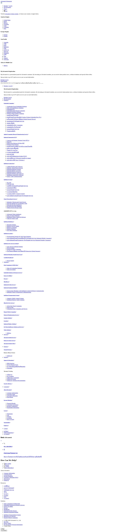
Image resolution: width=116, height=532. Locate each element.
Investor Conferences (12, 406)
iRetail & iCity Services (9, 303)
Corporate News (8, 474)
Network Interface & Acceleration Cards (17, 203)
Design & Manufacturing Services (11, 315)
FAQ (5, 497)
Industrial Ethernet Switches (14, 169)
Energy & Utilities (8, 275)
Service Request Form (12, 364)
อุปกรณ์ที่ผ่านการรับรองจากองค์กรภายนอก (19, 158)
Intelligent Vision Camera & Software (16, 217)
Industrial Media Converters (14, 170)
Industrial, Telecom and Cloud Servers (16, 202)
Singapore (6, 53)
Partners (6, 346)
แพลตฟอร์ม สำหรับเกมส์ (13, 127)
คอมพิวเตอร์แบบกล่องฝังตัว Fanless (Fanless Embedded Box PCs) (24, 117)
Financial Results (11, 403)
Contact (6, 428)
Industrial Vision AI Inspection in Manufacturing (19, 292)
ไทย (6, 11)
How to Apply (10, 419)
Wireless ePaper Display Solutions (15, 113)
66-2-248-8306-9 (9, 468)
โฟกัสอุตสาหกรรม (9, 490)
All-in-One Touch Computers (14, 306)
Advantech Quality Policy (9, 343)
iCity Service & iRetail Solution (15, 246)
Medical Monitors (11, 229)
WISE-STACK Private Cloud (14, 207)
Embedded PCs (11, 109)
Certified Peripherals (8, 257)
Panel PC (9, 142)
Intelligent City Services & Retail (11, 243)
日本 (5, 48)
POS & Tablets (10, 248)
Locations (9, 418)
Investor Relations (8, 400)
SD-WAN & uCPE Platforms (14, 206)
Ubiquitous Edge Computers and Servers (17, 309)
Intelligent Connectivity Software (15, 175)
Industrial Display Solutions (10, 324)
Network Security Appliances (14, 205)
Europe (5, 34)
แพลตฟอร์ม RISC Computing (14, 125)
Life (8, 415)
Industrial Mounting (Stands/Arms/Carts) (13, 254)
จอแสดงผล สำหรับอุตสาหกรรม (15, 121)
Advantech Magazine (12, 395)
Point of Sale (10, 307)
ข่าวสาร (6, 494)
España (5, 36)
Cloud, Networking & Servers (10, 199)
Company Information (12, 393)
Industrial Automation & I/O (10, 137)
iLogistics (6, 321)
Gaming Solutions (8, 318)
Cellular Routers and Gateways (14, 166)
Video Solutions (7, 330)
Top (3, 528)
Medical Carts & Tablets (13, 226)
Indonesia (6, 47)
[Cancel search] (42, 83)
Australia (6, 42)
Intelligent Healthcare (9, 221)
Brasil (5, 21)
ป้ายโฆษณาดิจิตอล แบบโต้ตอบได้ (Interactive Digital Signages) (23, 251)
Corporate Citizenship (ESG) (11, 477)
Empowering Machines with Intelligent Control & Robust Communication (25, 291)
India (5, 45)
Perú (5, 28)
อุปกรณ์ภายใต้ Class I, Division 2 (15, 160)
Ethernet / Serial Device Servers (15, 168)
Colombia (6, 27)
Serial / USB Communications (14, 176)
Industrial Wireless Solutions (14, 112)
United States (7, 20)
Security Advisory (8, 383)
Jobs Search (7, 479)
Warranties (9, 368)
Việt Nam (6, 59)
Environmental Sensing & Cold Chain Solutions (19, 236)
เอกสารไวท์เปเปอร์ (9, 488)
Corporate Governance (12, 404)
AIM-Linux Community (13, 377)
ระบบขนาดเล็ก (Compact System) (16, 193)
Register (6, 6)
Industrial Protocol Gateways (14, 172)
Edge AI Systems (11, 269)
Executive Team (11, 394)
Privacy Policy (7, 523)
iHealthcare (6, 281)
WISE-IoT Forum (11, 379)
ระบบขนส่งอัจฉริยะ (12, 191)
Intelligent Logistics (8, 233)
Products (6, 100)
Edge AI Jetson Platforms (13, 215)
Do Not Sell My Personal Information (13, 524)
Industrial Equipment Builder (10, 287)
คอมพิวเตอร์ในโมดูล (12, 115)
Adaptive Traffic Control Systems (15, 298)
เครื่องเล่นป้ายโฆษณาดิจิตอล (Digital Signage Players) (21, 119)
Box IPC (9, 182)
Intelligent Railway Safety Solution (15, 300)
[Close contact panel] (1, 440)
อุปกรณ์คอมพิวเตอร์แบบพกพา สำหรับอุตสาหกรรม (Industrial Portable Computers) (29, 240)
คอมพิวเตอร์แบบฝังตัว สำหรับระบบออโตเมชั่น (19, 146)
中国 (5, 44)
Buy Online (8, 463)
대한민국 (6, 50)
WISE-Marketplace (8, 432)
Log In (10, 6)
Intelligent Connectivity (9, 163)
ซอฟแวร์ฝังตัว (11, 123)
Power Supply (10, 260)
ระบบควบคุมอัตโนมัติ (13, 152)
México (6, 23)
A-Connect (6, 434)
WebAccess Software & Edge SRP (15, 143)
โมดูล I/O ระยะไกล (12, 150)
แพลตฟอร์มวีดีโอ (11, 187)
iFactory (6, 278)
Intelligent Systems (8, 179)
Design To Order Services (9, 340)
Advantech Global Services (10, 337)
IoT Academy (10, 376)
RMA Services (10, 363)
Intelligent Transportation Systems (11, 295)
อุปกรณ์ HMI (10, 154)
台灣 (5, 54)
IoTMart (6, 431)
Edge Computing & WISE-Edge (11, 265)
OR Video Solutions (12, 230)
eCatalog (6, 495)
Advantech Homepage (6, 1)
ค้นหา (5, 9)
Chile (5, 25)
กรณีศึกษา (7, 486)
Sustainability (7, 422)
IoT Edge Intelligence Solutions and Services (14, 327)
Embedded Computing (9, 103)
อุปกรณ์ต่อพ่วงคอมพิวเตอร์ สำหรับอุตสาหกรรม (20, 195)
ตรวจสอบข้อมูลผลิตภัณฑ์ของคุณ (16, 366)
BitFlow (9, 333)
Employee (6, 425)
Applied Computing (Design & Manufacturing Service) (16, 134)
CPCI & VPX (10, 184)
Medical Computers (12, 227)
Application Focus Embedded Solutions (17, 106)
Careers (5, 410)
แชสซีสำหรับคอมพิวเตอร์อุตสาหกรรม (17, 186)
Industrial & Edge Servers (9, 284)
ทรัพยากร (9, 374)
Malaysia (6, 51)
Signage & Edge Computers (14, 249)
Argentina (6, 24)
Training (9, 416)
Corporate (6, 386)
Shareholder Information (13, 407)
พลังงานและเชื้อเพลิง (12, 148)
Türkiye (6, 58)
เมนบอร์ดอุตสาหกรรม (13, 129)
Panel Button (4, 81)
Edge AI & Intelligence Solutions (15, 108)
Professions (10, 413)
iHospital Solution (11, 224)
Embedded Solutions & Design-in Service (13, 272)
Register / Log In (8, 86)
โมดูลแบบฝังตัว (11, 131)
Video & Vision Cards (12, 218)
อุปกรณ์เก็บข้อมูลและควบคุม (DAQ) (17, 156)
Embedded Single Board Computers (16, 110)
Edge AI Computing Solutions (14, 268)
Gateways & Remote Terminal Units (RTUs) (18, 140)
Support (6, 357)
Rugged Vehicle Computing (10, 311)
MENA (6, 65)
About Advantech (7, 389)
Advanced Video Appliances (14, 214)
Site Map (6, 521)
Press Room (10, 397)
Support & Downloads (9, 360)
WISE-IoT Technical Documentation (16, 380)
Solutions (6, 262)
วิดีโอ (5, 492)
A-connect (6, 498)
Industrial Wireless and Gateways (15, 173)
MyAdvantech (7, 7)
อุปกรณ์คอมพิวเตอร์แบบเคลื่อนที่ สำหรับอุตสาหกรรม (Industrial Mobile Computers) (29, 238)
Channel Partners (8, 349)
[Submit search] (41, 83)
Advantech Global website (11, 14)
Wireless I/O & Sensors (13, 144)
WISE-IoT (9, 356)
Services (6, 334)
